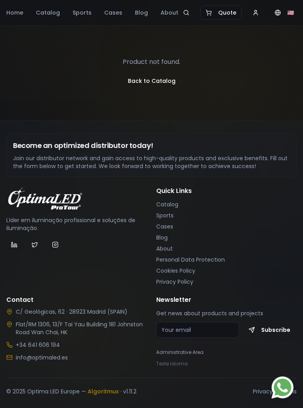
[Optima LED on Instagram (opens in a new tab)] (55, 245)
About (169, 13)
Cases (113, 13)
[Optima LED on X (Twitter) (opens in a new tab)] (35, 245)
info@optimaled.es (42, 357)
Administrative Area (180, 352)
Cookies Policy (175, 271)
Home (14, 13)
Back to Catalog (152, 81)
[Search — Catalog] (186, 13)
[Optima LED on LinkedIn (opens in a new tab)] (14, 245)
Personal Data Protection (190, 260)
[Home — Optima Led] (76, 198)
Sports (82, 13)
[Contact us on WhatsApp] (282, 387)
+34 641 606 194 (38, 345)
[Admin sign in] (256, 13)
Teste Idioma (172, 363)
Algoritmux (103, 391)
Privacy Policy (174, 282)
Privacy (263, 391)
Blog (141, 13)
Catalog (48, 13)
